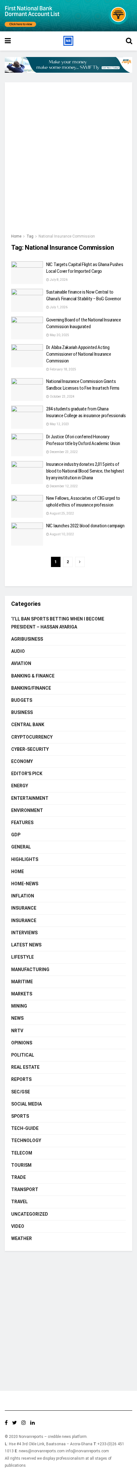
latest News (26, 944)
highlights (24, 859)
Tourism (21, 1165)
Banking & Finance (32, 675)
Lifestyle (22, 957)
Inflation (22, 895)
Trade (18, 1177)
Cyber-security (30, 749)
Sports (20, 1116)
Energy (19, 785)
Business (22, 712)
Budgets (21, 700)
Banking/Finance (31, 688)
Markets (21, 993)
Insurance (23, 908)
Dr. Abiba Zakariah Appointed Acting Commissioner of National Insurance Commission (78, 354)
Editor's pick (26, 773)
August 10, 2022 (61, 534)
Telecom (21, 1153)
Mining (19, 1006)
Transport (24, 1189)
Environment (27, 810)
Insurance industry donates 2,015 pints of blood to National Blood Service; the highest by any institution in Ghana (85, 471)
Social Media (26, 1104)
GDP (15, 834)
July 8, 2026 (58, 279)
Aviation (21, 663)
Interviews (24, 932)
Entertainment (29, 798)
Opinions (21, 1042)
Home (16, 236)
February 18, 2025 (62, 369)
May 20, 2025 (59, 335)
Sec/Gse (20, 1091)
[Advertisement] (68, 161)
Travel (19, 1201)
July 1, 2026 (58, 307)
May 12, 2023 (59, 424)
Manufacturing (30, 969)
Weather (21, 1238)
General (21, 846)
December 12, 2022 (63, 486)
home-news (24, 883)
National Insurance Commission (67, 236)
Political (22, 1055)
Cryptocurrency (32, 737)
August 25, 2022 (61, 513)
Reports (21, 1079)
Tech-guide (25, 1128)
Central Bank (27, 724)
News (17, 1018)
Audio (18, 651)
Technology (26, 1140)
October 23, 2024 (62, 396)
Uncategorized (29, 1214)
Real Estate (25, 1067)
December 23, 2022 (63, 452)
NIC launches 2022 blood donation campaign (85, 526)
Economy (22, 761)
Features (22, 822)
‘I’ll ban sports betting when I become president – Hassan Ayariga (57, 622)
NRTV (17, 1030)
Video (17, 1226)
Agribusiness (27, 639)
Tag (29, 236)
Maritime (22, 981)
